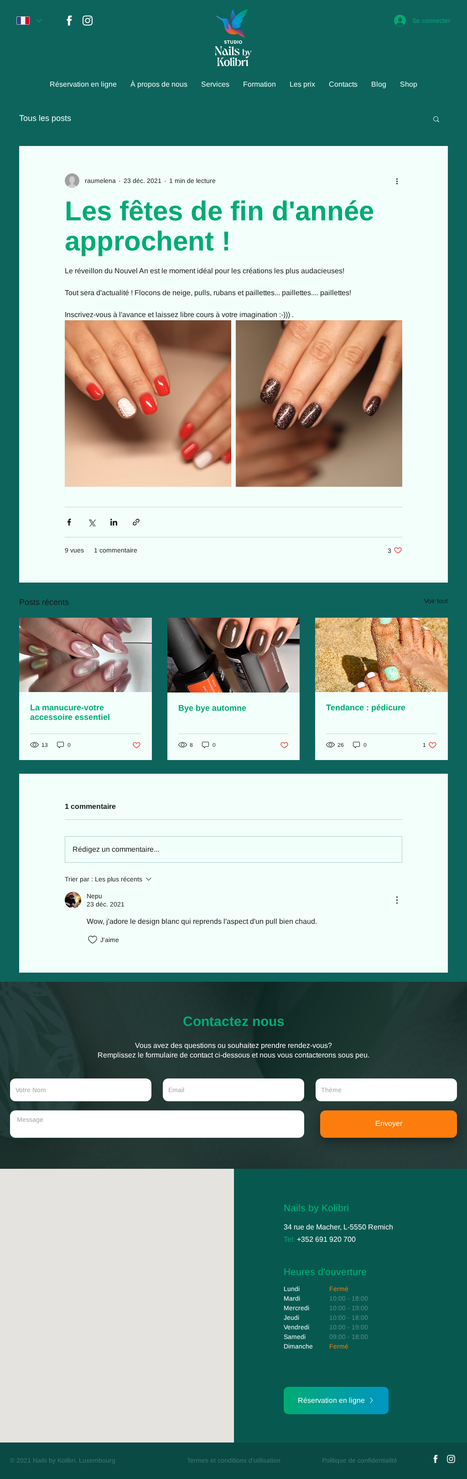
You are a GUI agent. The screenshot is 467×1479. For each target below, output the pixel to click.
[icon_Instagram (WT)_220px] (87, 20)
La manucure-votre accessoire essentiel (70, 712)
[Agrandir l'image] (148, 403)
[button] (436, 118)
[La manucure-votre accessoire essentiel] (85, 655)
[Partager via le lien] (136, 522)
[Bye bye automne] (233, 655)
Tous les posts (45, 118)
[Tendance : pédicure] (381, 655)
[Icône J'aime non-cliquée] (93, 939)
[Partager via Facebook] (69, 522)
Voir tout (436, 600)
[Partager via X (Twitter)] (91, 522)
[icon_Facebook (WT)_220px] (69, 20)
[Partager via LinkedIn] (113, 522)
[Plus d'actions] (396, 180)
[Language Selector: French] (29, 20)
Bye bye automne (212, 708)
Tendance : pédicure (365, 707)
